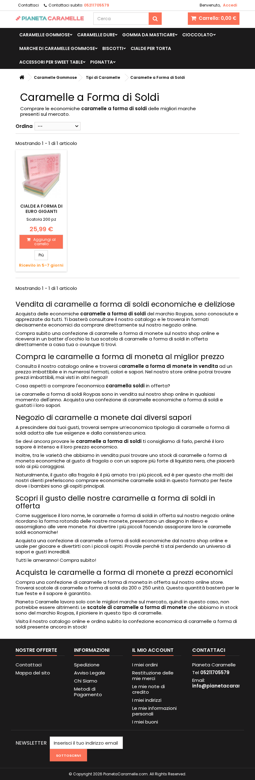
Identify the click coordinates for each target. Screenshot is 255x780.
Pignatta (101, 62)
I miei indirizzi (146, 700)
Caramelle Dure (96, 35)
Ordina (24, 126)
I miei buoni (145, 722)
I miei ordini (145, 664)
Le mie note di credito (148, 689)
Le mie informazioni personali (154, 711)
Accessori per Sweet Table (51, 62)
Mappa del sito (33, 673)
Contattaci (28, 5)
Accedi (230, 5)
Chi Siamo (85, 681)
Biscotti (112, 48)
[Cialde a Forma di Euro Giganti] (41, 175)
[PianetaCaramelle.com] (50, 18)
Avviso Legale (89, 673)
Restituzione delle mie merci (153, 676)
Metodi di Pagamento (88, 692)
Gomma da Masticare (148, 35)
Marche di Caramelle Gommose (57, 48)
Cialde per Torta (151, 48)
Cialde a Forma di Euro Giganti (41, 208)
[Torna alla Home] (22, 77)
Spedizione (87, 664)
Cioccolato (197, 35)
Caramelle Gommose (44, 35)
